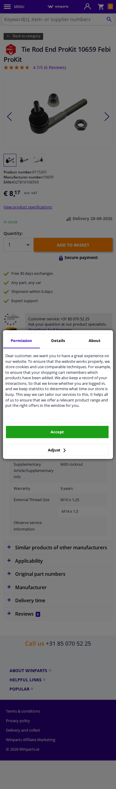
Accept (57, 432)
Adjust (54, 450)
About (95, 340)
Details (58, 340)
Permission (21, 340)
